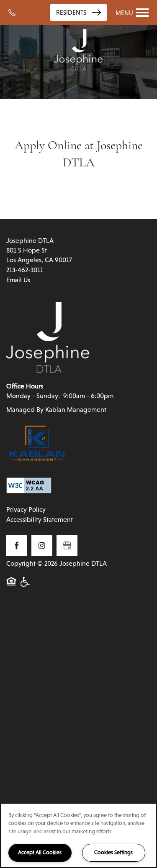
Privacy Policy (26, 509)
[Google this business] (67, 545)
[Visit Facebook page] (16, 545)
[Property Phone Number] (14, 12)
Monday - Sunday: (33, 395)
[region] (78, 835)
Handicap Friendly (26, 586)
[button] (78, 12)
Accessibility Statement (39, 519)
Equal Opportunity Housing (11, 586)
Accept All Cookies (40, 852)
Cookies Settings (113, 852)
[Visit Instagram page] (41, 545)
